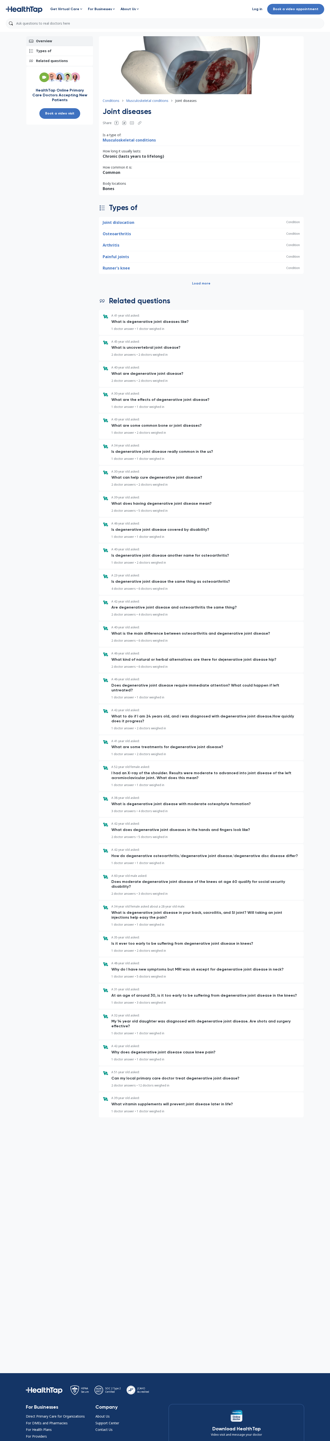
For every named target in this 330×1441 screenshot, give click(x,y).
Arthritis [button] (111, 245)
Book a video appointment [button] (295, 9)
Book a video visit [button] (59, 113)
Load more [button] (201, 283)
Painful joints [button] (116, 256)
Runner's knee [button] (116, 268)
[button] (24, 9)
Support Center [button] (107, 1423)
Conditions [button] (111, 100)
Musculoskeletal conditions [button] (147, 100)
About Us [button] (102, 1416)
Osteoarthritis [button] (117, 233)
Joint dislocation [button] (118, 222)
